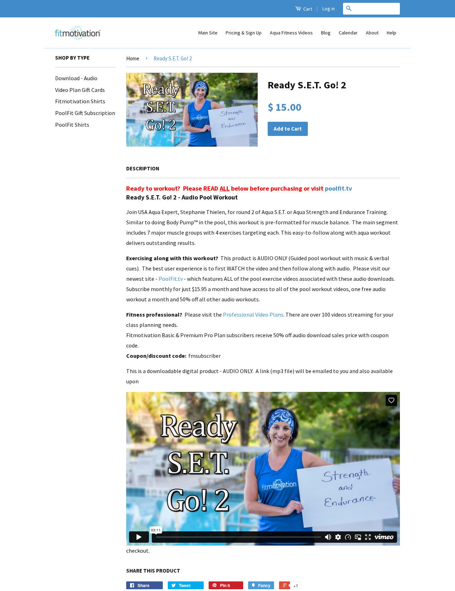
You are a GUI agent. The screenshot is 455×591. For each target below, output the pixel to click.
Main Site (208, 32)
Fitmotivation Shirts (80, 101)
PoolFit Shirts (72, 124)
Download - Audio (76, 78)
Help (391, 32)
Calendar (348, 32)
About (372, 32)
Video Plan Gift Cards (80, 89)
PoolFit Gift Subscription (85, 112)
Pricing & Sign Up (244, 32)
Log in (328, 8)
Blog (326, 32)
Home (132, 58)
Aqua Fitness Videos (291, 32)
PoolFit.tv (171, 278)
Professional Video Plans (253, 314)
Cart (307, 9)
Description (142, 168)
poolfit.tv (338, 188)
